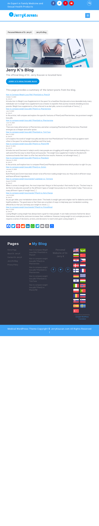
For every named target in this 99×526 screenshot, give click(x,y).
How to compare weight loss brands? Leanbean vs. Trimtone (29, 179)
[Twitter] (59, 3)
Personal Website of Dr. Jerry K (20, 32)
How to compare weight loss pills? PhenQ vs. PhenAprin (27, 158)
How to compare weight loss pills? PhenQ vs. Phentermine (28, 109)
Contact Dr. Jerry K (14, 257)
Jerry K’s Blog (12, 261)
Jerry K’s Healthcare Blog (22, 81)
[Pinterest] (65, 3)
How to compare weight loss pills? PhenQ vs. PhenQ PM (27, 144)
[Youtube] (71, 3)
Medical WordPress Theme (22, 329)
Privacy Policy (12, 265)
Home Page (11, 250)
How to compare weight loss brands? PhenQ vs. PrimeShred (29, 207)
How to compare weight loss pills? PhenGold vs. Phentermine (29, 120)
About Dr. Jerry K (13, 254)
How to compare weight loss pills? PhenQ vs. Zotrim (26, 167)
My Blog (39, 244)
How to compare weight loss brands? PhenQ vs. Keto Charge (29, 193)
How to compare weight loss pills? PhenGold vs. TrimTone (28, 132)
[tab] (87, 15)
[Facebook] (53, 3)
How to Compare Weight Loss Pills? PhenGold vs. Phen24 (28, 95)
